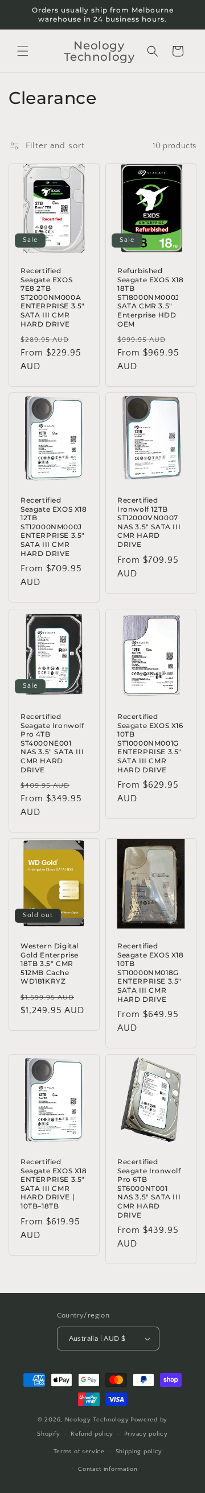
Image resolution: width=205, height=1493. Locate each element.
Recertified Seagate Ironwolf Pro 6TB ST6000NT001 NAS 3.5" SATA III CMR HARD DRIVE (149, 1188)
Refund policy (92, 1434)
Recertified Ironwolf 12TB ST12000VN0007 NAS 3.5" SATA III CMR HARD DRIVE (149, 522)
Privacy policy (146, 1434)
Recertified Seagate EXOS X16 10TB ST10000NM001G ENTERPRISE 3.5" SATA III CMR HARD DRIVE (150, 743)
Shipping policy (139, 1451)
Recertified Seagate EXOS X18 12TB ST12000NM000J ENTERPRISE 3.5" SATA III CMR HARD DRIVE (53, 527)
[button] (22, 51)
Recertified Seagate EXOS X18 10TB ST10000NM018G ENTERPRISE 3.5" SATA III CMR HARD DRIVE (150, 972)
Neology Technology (97, 1419)
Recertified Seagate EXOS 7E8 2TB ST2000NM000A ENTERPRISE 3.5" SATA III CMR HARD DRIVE (52, 297)
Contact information (107, 1469)
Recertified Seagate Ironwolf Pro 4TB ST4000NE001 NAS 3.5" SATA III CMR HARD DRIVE (52, 743)
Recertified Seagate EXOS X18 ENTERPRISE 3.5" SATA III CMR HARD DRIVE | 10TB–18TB (53, 1183)
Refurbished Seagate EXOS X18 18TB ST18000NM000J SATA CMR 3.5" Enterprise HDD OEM (150, 297)
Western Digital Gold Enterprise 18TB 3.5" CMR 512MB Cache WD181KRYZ (49, 963)
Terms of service (79, 1451)
